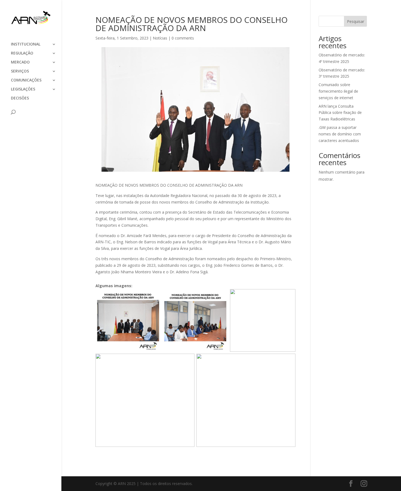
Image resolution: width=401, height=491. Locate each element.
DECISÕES (20, 98)
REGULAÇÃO (22, 53)
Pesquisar (355, 21)
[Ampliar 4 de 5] (187, 360)
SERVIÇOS (20, 71)
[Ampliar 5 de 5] (288, 360)
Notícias (160, 38)
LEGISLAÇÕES (23, 89)
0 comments (183, 38)
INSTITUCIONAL (25, 44)
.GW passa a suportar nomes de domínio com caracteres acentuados (340, 134)
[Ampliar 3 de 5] (288, 296)
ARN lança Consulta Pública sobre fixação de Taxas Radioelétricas (340, 113)
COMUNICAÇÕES (26, 80)
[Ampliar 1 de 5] (153, 296)
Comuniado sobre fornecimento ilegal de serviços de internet (338, 91)
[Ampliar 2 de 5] (221, 296)
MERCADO (20, 62)
